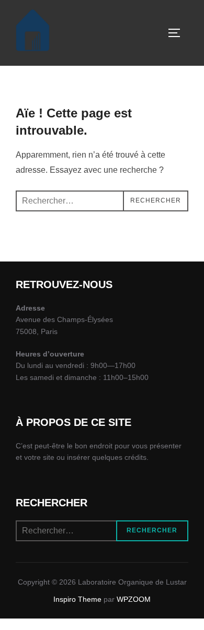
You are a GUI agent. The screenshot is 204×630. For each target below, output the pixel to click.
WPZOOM (134, 599)
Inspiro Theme (77, 599)
